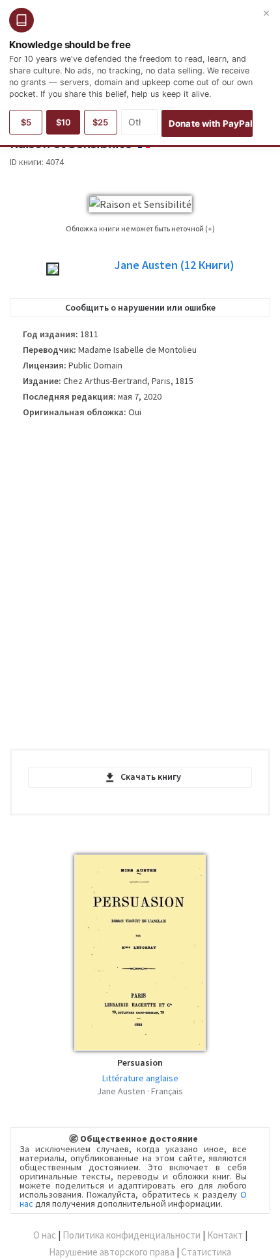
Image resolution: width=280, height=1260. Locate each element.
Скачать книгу (150, 776)
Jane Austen (174, 265)
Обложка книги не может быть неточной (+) (140, 228)
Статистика (206, 1252)
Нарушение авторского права (112, 1252)
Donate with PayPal (211, 123)
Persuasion (140, 1062)
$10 (63, 122)
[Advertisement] (140, 588)
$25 (100, 122)
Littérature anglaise (140, 1078)
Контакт (225, 1235)
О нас (44, 1235)
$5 (26, 122)
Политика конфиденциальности (132, 1235)
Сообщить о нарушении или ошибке (140, 307)
